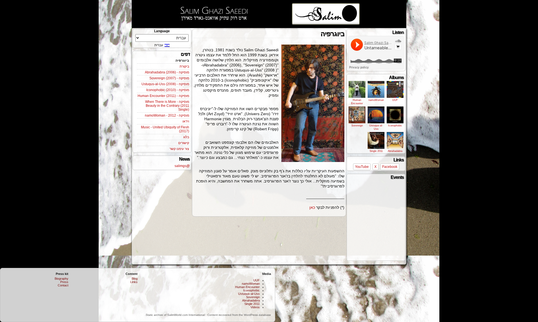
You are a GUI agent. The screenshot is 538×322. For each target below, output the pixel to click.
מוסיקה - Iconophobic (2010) (167, 90)
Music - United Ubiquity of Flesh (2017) (165, 129)
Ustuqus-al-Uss (376, 127)
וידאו (185, 121)
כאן (312, 207)
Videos (255, 307)
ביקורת (184, 66)
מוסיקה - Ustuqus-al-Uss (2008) (165, 84)
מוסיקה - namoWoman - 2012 (167, 115)
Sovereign (357, 125)
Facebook (389, 167)
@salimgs (182, 166)
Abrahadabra (395, 151)
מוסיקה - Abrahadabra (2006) (167, 72)
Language (162, 31)
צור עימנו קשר (179, 149)
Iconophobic (395, 125)
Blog (135, 278)
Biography (61, 278)
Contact (63, 285)
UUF (395, 100)
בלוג (186, 137)
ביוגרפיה (182, 60)
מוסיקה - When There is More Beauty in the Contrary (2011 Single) (167, 106)
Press (64, 282)
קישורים (183, 143)
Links (134, 282)
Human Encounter (357, 102)
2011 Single (376, 151)
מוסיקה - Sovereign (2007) (169, 78)
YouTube (362, 167)
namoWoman (376, 100)
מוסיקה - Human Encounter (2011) (163, 96)
